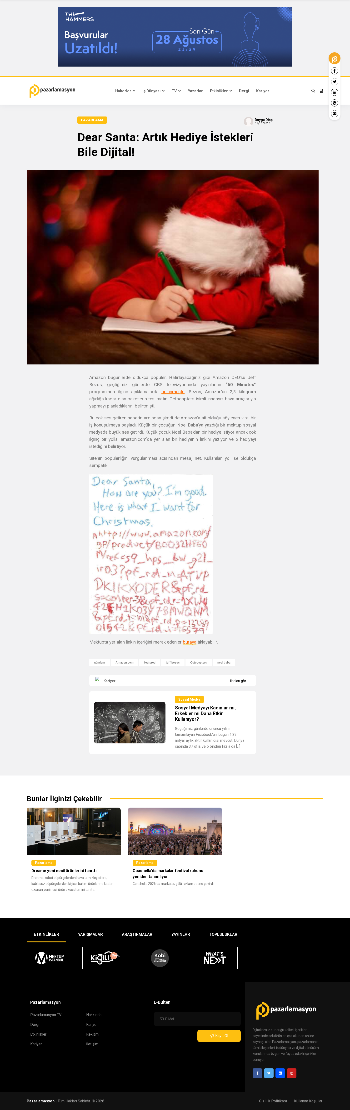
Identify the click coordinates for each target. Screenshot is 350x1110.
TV (175, 91)
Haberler (123, 91)
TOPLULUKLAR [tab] (223, 934)
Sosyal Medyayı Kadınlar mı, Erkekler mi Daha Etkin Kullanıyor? (205, 713)
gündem (99, 662)
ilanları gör (238, 681)
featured (149, 662)
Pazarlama (92, 120)
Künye (91, 1024)
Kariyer (262, 91)
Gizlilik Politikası (273, 1101)
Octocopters (198, 662)
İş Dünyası (151, 91)
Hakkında (93, 1015)
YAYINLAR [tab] (180, 934)
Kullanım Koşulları (308, 1101)
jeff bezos (173, 662)
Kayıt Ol (221, 1035)
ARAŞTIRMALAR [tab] (137, 934)
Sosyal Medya (189, 699)
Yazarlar (195, 91)
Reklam (92, 1034)
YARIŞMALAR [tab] (90, 934)
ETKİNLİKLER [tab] (46, 934)
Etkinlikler (219, 91)
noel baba (223, 662)
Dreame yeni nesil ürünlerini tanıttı (64, 870)
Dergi (244, 91)
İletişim (92, 1044)
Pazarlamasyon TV (45, 1015)
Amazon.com (124, 662)
